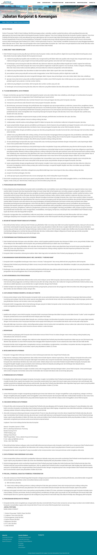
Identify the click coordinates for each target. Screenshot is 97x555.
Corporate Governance (23, 539)
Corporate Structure (57, 2)
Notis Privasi (9, 22)
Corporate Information (7, 537)
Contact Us (92, 2)
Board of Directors (70, 2)
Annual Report (21, 547)
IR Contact (20, 543)
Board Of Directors (6, 541)
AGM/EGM (20, 545)
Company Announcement (24, 537)
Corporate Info (46, 2)
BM (68, 553)
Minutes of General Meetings (25, 541)
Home (38, 2)
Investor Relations (82, 2)
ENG (66, 553)
